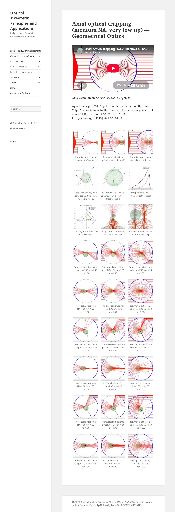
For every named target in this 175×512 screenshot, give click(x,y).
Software (14, 77)
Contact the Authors (20, 93)
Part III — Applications (21, 72)
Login (13, 141)
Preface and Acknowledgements (25, 50)
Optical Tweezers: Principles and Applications (23, 20)
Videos (13, 82)
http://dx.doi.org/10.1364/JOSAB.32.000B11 (97, 118)
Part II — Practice (18, 66)
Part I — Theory (18, 61)
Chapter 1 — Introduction (22, 56)
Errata (13, 87)
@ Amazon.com (17, 128)
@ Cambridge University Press (24, 123)
